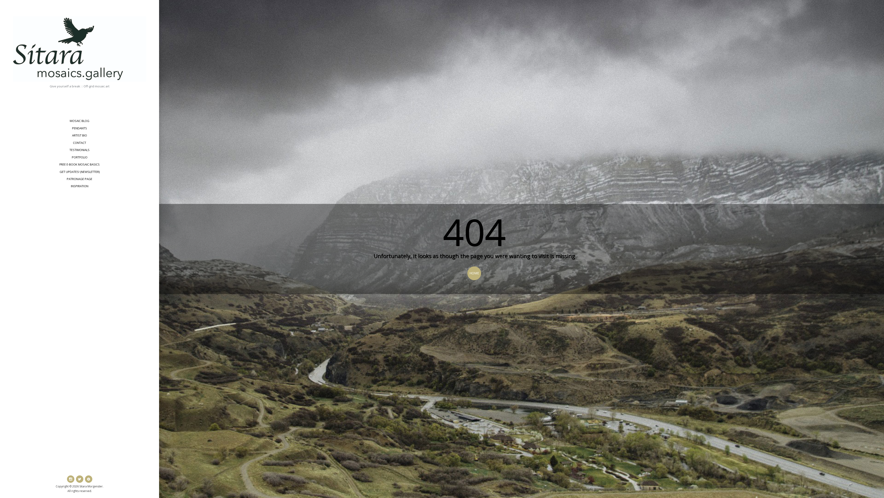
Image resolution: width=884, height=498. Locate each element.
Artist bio (79, 135)
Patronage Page (79, 179)
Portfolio (79, 157)
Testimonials (80, 150)
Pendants (79, 128)
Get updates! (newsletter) (80, 172)
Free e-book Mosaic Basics (79, 164)
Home (474, 273)
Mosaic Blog (79, 121)
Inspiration (79, 186)
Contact (79, 143)
